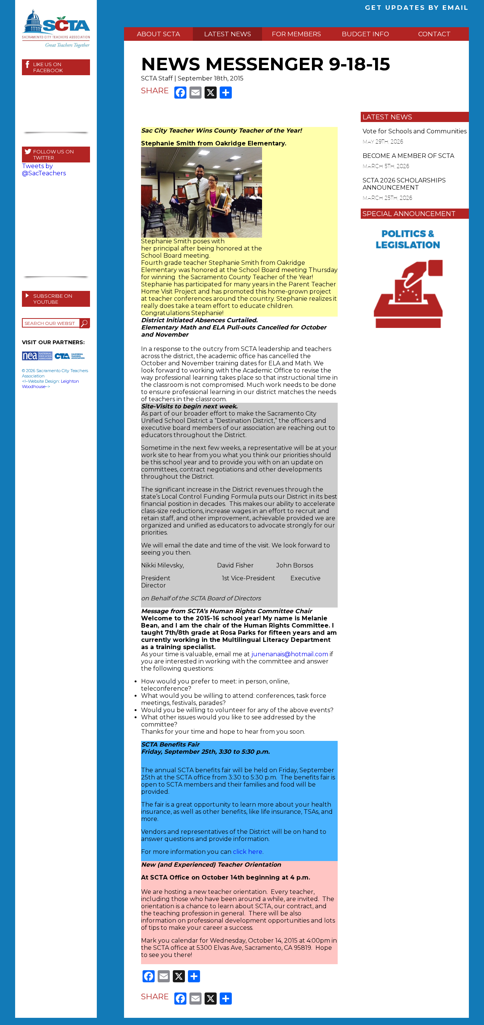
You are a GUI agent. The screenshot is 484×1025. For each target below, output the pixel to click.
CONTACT (434, 34)
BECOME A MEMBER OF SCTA (408, 155)
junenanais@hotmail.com (289, 654)
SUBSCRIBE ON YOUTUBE (52, 299)
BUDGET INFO (365, 34)
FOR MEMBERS (296, 34)
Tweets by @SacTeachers (44, 169)
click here (247, 851)
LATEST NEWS (227, 34)
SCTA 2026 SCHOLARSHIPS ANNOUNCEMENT (404, 184)
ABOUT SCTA (158, 34)
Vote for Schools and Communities (415, 131)
